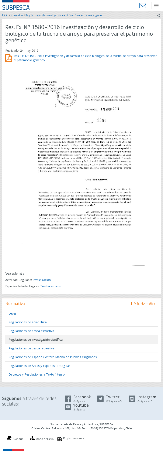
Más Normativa (143, 303)
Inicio (5, 15)
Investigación (42, 280)
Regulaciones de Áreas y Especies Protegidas (39, 366)
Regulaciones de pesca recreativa (31, 348)
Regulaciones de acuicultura (27, 322)
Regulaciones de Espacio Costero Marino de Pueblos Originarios (52, 357)
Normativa (17, 15)
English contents (73, 438)
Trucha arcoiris (50, 286)
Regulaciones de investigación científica (49, 15)
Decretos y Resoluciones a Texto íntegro (36, 374)
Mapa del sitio (45, 439)
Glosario (18, 439)
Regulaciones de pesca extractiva (31, 331)
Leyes (12, 313)
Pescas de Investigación (89, 15)
